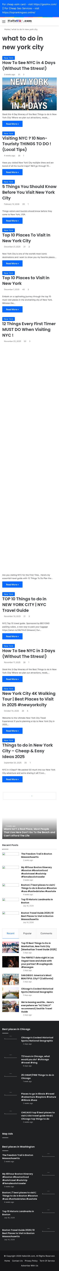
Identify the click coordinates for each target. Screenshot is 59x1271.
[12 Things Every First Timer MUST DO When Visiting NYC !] (29, 457)
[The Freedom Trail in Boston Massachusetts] (10, 858)
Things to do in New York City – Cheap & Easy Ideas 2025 (27, 750)
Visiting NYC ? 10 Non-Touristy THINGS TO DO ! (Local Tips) (26, 143)
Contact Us (17, 1261)
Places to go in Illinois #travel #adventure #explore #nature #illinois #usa (38, 1097)
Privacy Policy (31, 1261)
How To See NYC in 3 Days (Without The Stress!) (28, 653)
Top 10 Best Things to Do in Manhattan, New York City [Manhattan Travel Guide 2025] (39, 946)
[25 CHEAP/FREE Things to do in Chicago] (10, 1082)
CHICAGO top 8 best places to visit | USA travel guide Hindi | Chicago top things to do (38, 1115)
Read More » (12, 124)
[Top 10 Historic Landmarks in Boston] (10, 903)
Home (7, 29)
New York (8, 58)
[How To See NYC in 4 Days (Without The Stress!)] (29, 94)
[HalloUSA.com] (20, 21)
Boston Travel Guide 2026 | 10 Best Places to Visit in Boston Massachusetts (37, 916)
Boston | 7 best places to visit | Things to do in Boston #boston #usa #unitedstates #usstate (39, 888)
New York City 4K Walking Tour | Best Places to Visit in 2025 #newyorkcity (29, 699)
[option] (29, 822)
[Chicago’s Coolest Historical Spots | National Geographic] (10, 993)
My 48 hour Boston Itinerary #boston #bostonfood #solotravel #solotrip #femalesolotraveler (36, 872)
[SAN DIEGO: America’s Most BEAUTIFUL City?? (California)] (10, 979)
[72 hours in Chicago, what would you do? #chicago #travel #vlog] (10, 1063)
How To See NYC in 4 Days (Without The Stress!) (28, 65)
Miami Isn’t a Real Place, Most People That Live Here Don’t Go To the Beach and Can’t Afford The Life (29, 832)
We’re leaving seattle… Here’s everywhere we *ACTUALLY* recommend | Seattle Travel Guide (37, 1007)
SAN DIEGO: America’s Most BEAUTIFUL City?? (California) (37, 977)
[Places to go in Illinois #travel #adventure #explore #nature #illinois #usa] (10, 1100)
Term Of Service (47, 1261)
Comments (46, 933)
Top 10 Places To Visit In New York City (26, 238)
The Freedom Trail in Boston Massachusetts (36, 855)
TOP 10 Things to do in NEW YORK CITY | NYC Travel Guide (24, 604)
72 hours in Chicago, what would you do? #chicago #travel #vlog (35, 1059)
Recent (10, 933)
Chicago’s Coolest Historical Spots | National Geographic (37, 990)
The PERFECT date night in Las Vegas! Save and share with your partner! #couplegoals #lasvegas (37, 962)
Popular (27, 933)
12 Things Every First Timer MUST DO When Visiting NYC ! (29, 329)
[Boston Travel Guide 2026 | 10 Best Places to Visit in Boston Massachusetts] (10, 917)
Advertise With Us (29, 1265)
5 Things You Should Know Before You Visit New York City (29, 192)
